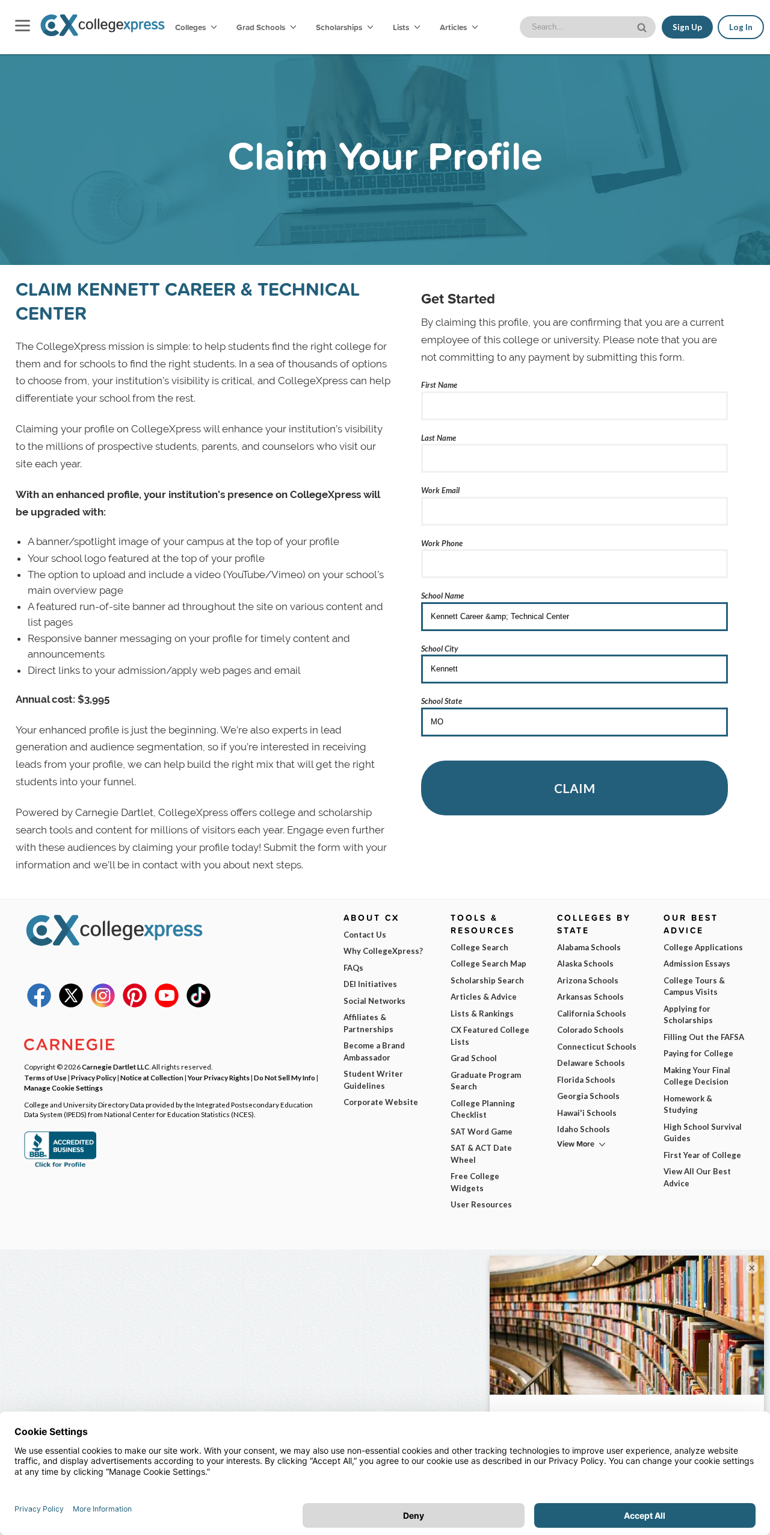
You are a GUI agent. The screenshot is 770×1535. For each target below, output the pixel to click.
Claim (574, 788)
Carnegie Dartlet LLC (115, 1066)
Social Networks (374, 1001)
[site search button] (643, 26)
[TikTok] (198, 1004)
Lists (402, 27)
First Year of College (702, 1155)
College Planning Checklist (483, 1109)
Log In (741, 27)
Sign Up (687, 27)
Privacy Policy (93, 1077)
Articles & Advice (484, 996)
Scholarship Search (487, 980)
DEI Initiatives (370, 984)
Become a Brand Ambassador (374, 1051)
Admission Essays (697, 963)
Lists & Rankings (482, 1013)
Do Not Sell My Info (284, 1077)
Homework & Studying (688, 1104)
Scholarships (340, 27)
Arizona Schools (587, 980)
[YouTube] (167, 1004)
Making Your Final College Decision (697, 1076)
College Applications (703, 947)
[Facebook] (39, 1004)
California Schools (591, 1013)
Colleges (190, 27)
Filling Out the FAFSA (704, 1037)
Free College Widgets (475, 1182)
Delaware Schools (591, 1063)
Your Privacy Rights (219, 1077)
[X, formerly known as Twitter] (71, 1004)
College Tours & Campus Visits (694, 986)
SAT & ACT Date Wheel (481, 1154)
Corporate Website (380, 1102)
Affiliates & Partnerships (368, 1023)
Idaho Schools (583, 1129)
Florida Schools (586, 1080)
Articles (454, 27)
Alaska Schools (585, 963)
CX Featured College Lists (490, 1036)
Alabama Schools (589, 947)
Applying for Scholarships (688, 1015)
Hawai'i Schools (587, 1113)
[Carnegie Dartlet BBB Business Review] (60, 1166)
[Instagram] (103, 1004)
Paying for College (698, 1053)
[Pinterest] (135, 1004)
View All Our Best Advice (697, 1177)
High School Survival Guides (703, 1133)
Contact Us (364, 934)
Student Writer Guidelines (373, 1080)
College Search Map (488, 963)
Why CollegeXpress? (383, 951)
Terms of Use (45, 1077)
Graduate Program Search (486, 1081)
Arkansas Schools (590, 996)
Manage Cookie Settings (63, 1087)
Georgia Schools (588, 1096)
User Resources (481, 1204)
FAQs (353, 968)
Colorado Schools (590, 1030)
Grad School (474, 1058)
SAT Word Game (482, 1131)
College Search (479, 947)
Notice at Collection (151, 1077)
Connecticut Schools (596, 1046)
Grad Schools (261, 27)
